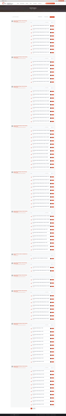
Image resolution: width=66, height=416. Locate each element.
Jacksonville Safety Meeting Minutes (19, 58)
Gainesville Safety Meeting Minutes (19, 22)
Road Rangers (24, 22)
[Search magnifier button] (56, 3)
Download (53, 32)
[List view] (53, 22)
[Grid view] (52, 22)
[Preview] (50, 25)
